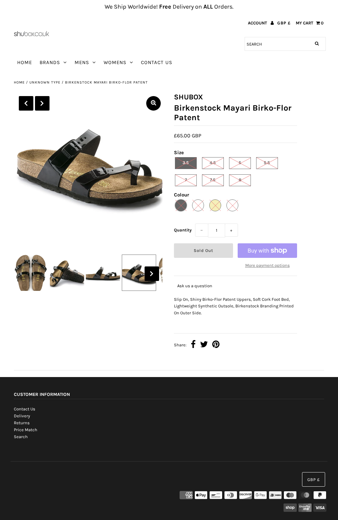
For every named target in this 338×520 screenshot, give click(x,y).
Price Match (25, 429)
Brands (50, 62)
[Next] (42, 103)
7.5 (213, 179)
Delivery (22, 415)
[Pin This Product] (216, 345)
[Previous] (26, 103)
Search (21, 436)
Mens (82, 62)
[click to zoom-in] (153, 103)
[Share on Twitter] (204, 345)
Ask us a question (194, 285)
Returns (22, 422)
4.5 (213, 162)
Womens (115, 62)
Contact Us (156, 62)
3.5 (186, 162)
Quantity (183, 229)
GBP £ (284, 22)
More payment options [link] (267, 265)
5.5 (267, 162)
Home (24, 62)
